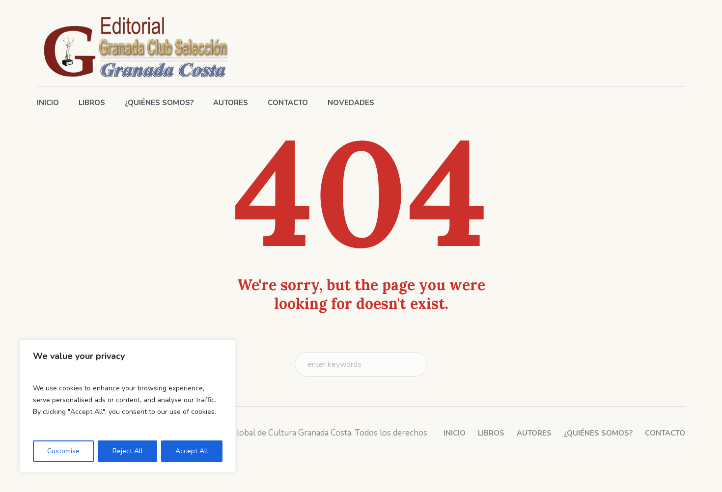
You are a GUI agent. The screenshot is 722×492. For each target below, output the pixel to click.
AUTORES (534, 433)
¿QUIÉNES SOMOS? (598, 433)
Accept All (191, 451)
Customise (63, 451)
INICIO (455, 433)
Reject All (127, 451)
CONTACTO (665, 433)
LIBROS (491, 433)
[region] (128, 406)
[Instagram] (640, 45)
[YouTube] (676, 45)
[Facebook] (622, 45)
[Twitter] (658, 45)
